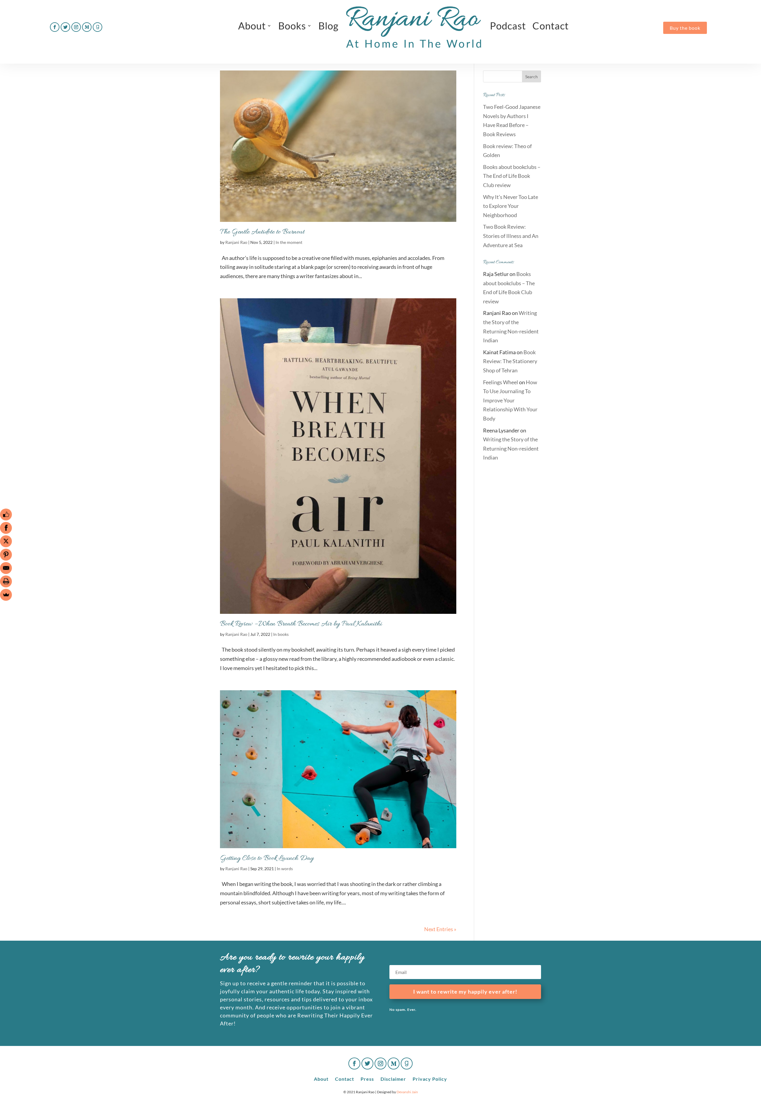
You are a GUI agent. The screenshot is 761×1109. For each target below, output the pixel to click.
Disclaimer (393, 1078)
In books (281, 634)
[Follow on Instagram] (76, 27)
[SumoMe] (6, 595)
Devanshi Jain (407, 1092)
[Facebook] (6, 528)
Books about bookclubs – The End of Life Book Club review (511, 176)
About (252, 26)
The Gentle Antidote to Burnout (262, 232)
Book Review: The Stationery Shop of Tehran (510, 361)
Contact (550, 26)
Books (292, 26)
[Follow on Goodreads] (97, 27)
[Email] (6, 568)
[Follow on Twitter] (65, 27)
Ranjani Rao (236, 242)
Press (367, 1078)
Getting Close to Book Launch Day (267, 858)
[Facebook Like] (6, 514)
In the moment (289, 242)
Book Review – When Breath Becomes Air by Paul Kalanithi (301, 624)
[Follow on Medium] (87, 27)
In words (285, 868)
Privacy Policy (430, 1078)
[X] (6, 541)
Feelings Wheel (500, 382)
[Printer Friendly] (6, 581)
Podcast (508, 26)
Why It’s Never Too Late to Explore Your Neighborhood (510, 206)
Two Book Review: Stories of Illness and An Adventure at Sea (510, 235)
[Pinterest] (6, 555)
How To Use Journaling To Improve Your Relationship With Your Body (510, 400)
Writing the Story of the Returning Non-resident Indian (511, 448)
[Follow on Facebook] (54, 27)
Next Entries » (440, 929)
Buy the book (685, 28)
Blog (328, 26)
